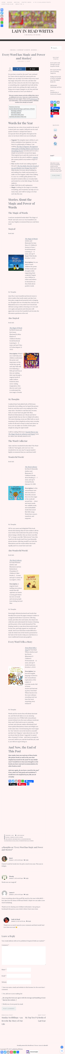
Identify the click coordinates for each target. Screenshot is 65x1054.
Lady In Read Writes (32, 31)
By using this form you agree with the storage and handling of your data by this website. (24, 999)
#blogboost (9, 839)
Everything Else (7, 4)
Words (34, 50)
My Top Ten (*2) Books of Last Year (35, 1018)
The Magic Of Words (31, 239)
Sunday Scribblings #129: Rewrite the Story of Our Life (12, 1019)
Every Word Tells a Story (17, 114)
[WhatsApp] (1, 22)
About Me (18, 4)
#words (31, 840)
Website (4, 982)
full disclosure (33, 99)
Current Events (23, 50)
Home (4, 2)
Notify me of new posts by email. (13, 1004)
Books (9, 2)
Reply (26, 860)
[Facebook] (1, 9)
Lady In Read (20, 835)
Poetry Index (26, 2)
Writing (17, 2)
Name (4, 969)
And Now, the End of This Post (17, 116)
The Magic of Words (16, 110)
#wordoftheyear (24, 840)
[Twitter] (1, 13)
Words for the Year (14, 107)
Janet (11, 858)
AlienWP (46, 1045)
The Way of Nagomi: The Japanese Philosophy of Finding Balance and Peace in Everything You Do (25, 149)
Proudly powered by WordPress (25, 1045)
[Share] (1, 25)
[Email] (1, 16)
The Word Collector (16, 112)
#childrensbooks (26, 839)
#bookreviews (17, 839)
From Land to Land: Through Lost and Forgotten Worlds (55, 64)
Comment (5, 945)
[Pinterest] (1, 19)
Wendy (11, 876)
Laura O (11, 892)
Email (4, 976)
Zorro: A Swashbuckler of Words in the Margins (55, 92)
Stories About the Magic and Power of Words (22, 109)
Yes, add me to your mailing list (12, 993)
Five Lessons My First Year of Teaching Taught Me (55, 71)
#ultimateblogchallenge (11, 840)
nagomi (35, 157)
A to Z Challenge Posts (42, 2)
